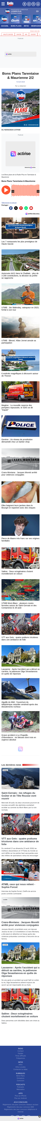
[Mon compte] (38, 4)
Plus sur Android (20, 1098)
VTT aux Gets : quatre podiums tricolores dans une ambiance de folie (20, 841)
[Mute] (37, 11)
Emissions (20, 1078)
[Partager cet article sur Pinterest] (20, 209)
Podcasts (20, 1087)
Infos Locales (20, 1067)
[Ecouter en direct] (29, 4)
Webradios (20, 1089)
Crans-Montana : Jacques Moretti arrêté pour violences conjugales (20, 923)
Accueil (4, 26)
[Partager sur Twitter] (15, 209)
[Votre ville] (24, 4)
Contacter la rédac (20, 1069)
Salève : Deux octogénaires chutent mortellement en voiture (19, 1015)
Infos (26, 26)
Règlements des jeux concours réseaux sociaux (20, 1105)
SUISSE (33, 34)
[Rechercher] (33, 4)
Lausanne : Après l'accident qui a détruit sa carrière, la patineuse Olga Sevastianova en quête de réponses (20, 971)
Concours (20, 1081)
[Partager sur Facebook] (10, 209)
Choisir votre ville (35, 31)
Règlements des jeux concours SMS (20, 1107)
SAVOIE (19, 34)
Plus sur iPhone (20, 1096)
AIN (26, 34)
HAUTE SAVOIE (8, 34)
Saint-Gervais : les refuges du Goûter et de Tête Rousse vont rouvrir (18, 796)
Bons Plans (16, 26)
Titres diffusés (20, 1056)
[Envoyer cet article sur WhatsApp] (25, 209)
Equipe (20, 1053)
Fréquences (20, 1058)
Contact (21, 1051)
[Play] (3, 17)
